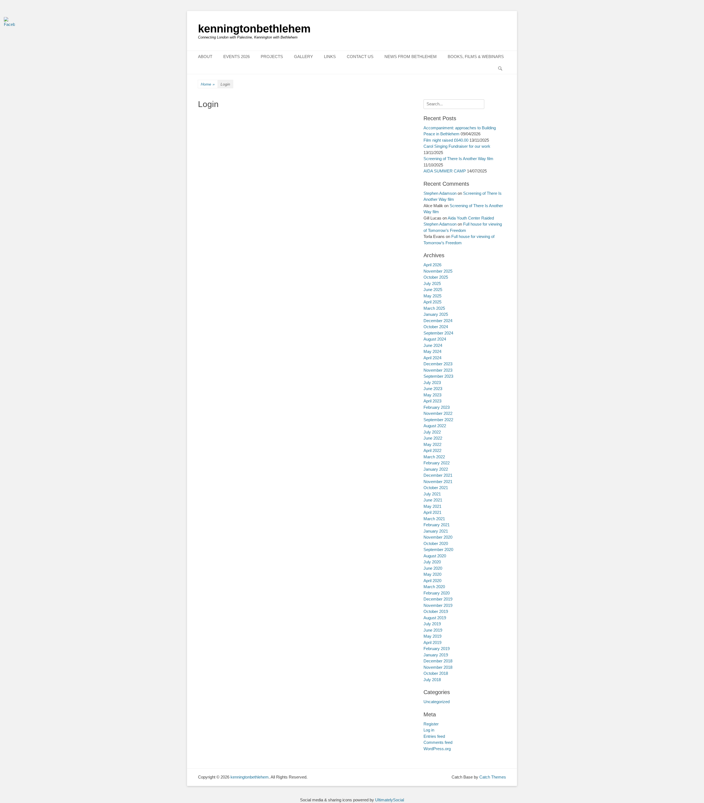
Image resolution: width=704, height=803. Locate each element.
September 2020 (438, 549)
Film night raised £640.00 (446, 140)
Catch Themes (492, 777)
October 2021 (436, 487)
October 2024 (436, 326)
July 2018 (432, 679)
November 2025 (438, 271)
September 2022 (438, 419)
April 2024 (432, 357)
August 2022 (435, 425)
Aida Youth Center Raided (471, 218)
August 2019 (435, 617)
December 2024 (438, 320)
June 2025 (433, 289)
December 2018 (438, 661)
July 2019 (432, 623)
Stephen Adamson (440, 193)
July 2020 (432, 562)
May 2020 (432, 574)
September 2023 (438, 376)
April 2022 (432, 450)
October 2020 (436, 543)
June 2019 (433, 630)
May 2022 (432, 444)
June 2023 (433, 388)
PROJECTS (272, 56)
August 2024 (435, 339)
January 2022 (436, 469)
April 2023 (432, 401)
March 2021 (434, 518)
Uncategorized (437, 701)
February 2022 (437, 463)
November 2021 (438, 481)
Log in (429, 730)
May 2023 (432, 395)
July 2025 (432, 283)
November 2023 (438, 370)
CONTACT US (360, 56)
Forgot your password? (260, 198)
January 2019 (436, 655)
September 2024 (438, 333)
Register (292, 182)
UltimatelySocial (389, 799)
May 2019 (432, 636)
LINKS (330, 56)
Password (207, 142)
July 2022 (432, 432)
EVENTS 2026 (236, 56)
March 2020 (434, 586)
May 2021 (432, 506)
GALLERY (303, 56)
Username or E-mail (217, 119)
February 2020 (437, 593)
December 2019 (438, 599)
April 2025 (432, 302)
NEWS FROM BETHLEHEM (410, 56)
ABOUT (205, 56)
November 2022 (438, 413)
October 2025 (436, 277)
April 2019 (432, 642)
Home (208, 84)
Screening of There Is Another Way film (458, 158)
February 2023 (437, 407)
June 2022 (433, 438)
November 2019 (438, 605)
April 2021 (432, 512)
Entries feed (434, 736)
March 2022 (434, 456)
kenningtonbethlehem (254, 29)
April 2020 (432, 580)
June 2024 (433, 345)
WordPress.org (437, 748)
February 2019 (437, 648)
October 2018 (436, 673)
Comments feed (438, 742)
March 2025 (434, 308)
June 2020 (433, 568)
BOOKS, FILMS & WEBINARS (476, 56)
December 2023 (438, 363)
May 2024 (432, 351)
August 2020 (435, 555)
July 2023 (432, 382)
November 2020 (438, 537)
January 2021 (436, 531)
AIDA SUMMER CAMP (445, 171)
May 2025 (432, 296)
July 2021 (432, 494)
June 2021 (433, 500)
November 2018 (438, 667)
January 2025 (436, 314)
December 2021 (438, 475)
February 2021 (437, 524)
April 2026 (432, 264)
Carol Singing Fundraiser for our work (457, 146)
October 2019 (436, 611)
